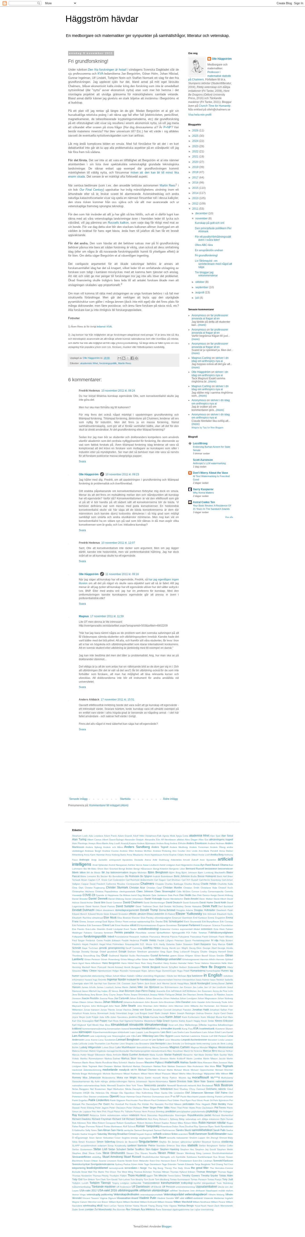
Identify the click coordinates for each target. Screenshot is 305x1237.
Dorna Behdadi (167, 910)
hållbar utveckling (144, 976)
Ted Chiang (217, 1164)
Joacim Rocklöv (90, 998)
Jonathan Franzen (181, 1009)
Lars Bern (166, 1032)
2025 (195, 135)
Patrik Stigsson (117, 1100)
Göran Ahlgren (185, 955)
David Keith (220, 902)
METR (134, 1070)
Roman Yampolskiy (147, 1126)
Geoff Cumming (133, 948)
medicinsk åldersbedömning (86, 1070)
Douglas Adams (184, 910)
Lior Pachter (112, 1043)
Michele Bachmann (113, 1073)
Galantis (170, 944)
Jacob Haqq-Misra (179, 983)
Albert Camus (94, 839)
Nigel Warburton (115, 1089)
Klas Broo (105, 1025)
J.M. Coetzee (123, 983)
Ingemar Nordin (116, 979)
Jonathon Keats (80, 1013)
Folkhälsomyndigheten (221, 932)
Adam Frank (110, 836)
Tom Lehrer (124, 1179)
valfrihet (174, 1190)
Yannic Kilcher (124, 1205)
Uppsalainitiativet (206, 1186)
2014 (195, 193)
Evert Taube (130, 929)
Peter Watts (189, 1107)
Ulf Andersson (124, 1187)
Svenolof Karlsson (223, 1160)
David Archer (86, 902)
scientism (183, 1134)
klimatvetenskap (156, 1024)
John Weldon (160, 1006)
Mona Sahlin (144, 1077)
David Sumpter (125, 906)
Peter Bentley (218, 1104)
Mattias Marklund (123, 1066)
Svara (82, 461)
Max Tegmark (224, 1066)
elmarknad (97, 918)
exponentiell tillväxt (190, 929)
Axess (196, 865)
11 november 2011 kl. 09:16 (122, 574)
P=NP (167, 127)
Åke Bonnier (119, 1209)
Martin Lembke (194, 1058)
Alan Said (215, 836)
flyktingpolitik (178, 932)
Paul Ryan (185, 1100)
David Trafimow (144, 906)
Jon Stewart (222, 1006)
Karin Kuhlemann (191, 1017)
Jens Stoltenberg (81, 994)
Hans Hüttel (127, 963)
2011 (195, 208)
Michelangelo (95, 1073)
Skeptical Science (211, 1142)
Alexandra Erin (152, 839)
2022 (195, 151)
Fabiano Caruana (93, 932)
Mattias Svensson (176, 1066)
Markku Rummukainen (91, 1058)
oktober (200, 282)
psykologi (212, 1111)
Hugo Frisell (183, 971)
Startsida (125, 798)
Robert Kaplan (161, 1123)
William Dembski (131, 1202)
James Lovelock (105, 987)
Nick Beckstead (205, 1085)
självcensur (186, 1142)
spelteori (131, 1145)
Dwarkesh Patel (224, 910)
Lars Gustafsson (192, 1032)
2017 (195, 177)
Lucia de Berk (218, 1043)
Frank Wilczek (226, 936)
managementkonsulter (118, 1051)
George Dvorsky (80, 951)
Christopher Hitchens (83, 891)
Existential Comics (169, 929)
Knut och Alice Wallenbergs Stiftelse (188, 1025)
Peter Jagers (102, 1107)
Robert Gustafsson (126, 1123)
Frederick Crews (94, 940)
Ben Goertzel (111, 869)
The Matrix (98, 1172)
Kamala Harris (157, 1017)
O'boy (192, 1089)
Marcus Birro (210, 1050)
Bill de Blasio (93, 872)
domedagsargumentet (127, 910)
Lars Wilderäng (144, 1036)
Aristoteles (176, 860)
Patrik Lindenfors (98, 1100)
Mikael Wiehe (179, 1073)
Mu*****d (215, 1077)
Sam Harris (117, 1130)
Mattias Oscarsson (142, 1066)
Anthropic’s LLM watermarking (209, 463)
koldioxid (76, 1028)
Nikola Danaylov (133, 1089)
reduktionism (113, 1115)
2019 (195, 167)
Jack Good (150, 983)
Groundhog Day (91, 955)
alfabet (180, 839)
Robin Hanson (207, 1122)
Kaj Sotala (143, 1017)
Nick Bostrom (223, 1085)
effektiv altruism (137, 913)
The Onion (110, 1172)
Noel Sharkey (181, 1089)
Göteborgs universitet (168, 959)
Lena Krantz (91, 1040)
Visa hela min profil (199, 114)
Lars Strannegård (116, 1036)
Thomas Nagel (225, 1172)
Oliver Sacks (160, 1093)
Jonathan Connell (162, 1009)
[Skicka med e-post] (119, 358)
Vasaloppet (211, 1190)
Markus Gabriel (112, 1058)
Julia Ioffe (104, 1017)
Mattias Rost (160, 1066)
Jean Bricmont (126, 991)
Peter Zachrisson (204, 1107)
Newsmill (171, 1085)
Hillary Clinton (89, 970)
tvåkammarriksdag (81, 1187)
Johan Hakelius (171, 998)
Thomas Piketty (101, 1175)
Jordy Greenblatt (118, 1013)
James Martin (121, 987)
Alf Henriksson (168, 839)
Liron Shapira (127, 1043)
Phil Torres (220, 1107)
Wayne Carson (79, 1202)
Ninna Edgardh (151, 1089)
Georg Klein (195, 948)
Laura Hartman (182, 1036)
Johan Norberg (225, 998)
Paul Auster (132, 1100)
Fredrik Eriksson (112, 940)
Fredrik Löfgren (165, 940)
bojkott (156, 876)
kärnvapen (85, 1032)
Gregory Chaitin (199, 951)
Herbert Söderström (189, 967)
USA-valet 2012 (88, 1190)
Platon (117, 1111)
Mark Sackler (220, 1054)
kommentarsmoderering (94, 1028)
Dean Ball (158, 906)
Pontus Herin (140, 1111)
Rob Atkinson (79, 1123)
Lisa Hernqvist (157, 1043)
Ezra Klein (219, 929)
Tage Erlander (169, 1164)
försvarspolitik (132, 944)
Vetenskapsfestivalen (126, 1194)
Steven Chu (132, 1153)
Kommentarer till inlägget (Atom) (108, 805)
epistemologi (143, 921)
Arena (148, 860)
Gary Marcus (219, 944)
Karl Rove (113, 1021)
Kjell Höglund (79, 1025)
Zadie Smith (78, 1209)
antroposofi (115, 860)
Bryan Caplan (88, 880)
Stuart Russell (132, 1156)
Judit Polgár (92, 1017)
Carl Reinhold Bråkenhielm (139, 880)
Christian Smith (191, 887)
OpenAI (114, 1096)
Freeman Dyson (183, 940)
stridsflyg (96, 1157)
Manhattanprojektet (140, 1051)
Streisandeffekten (81, 1156)
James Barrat (218, 983)
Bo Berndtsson (116, 876)
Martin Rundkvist (103, 1062)
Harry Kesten (170, 963)
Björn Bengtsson (158, 872)
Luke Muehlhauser (125, 1047)
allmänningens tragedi (221, 839)
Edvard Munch (79, 914)
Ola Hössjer (112, 1093)
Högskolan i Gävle (163, 976)
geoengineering (116, 948)
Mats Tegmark (89, 1066)
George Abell (210, 948)
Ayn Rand (205, 864)
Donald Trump (149, 910)
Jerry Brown (96, 994)
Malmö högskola (97, 1051)
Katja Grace (163, 1020)
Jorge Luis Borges (137, 1013)
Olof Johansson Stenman (199, 1092)
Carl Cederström (116, 880)
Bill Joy (106, 872)
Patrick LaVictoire (224, 1096)
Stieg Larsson (203, 1153)
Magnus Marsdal (199, 1047)
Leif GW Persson (218, 1036)
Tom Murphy (137, 1179)
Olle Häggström (89, 474)
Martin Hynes (144, 1058)
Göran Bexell (201, 955)
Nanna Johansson (137, 1081)
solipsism (102, 1145)
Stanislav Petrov (146, 1145)
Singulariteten (148, 1141)
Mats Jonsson (220, 1062)
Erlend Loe (108, 925)
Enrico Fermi (121, 921)
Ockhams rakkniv (216, 1089)
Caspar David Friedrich (93, 884)
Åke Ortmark (133, 1209)
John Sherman (144, 1006)
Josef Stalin (154, 1013)
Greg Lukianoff (181, 951)
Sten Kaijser (152, 1149)
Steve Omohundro (113, 1153)
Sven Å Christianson (181, 1160)
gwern (173, 955)
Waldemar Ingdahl (223, 1198)
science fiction (170, 1134)
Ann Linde (192, 851)
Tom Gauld (111, 1179)
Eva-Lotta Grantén (95, 929)
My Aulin (95, 1081)
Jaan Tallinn (137, 983)
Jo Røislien (219, 994)
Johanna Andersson (133, 1002)
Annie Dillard (191, 854)
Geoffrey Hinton (152, 948)
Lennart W (145, 1040)
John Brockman (167, 1002)
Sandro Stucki (183, 1130)
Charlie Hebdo (208, 883)
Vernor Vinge (79, 1194)
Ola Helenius (97, 1093)
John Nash (114, 1006)
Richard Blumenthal (222, 1115)
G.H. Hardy (159, 944)
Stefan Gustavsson (82, 1149)
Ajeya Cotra (182, 836)
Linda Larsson (225, 1040)
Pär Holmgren (226, 1111)
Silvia (74, 1142)
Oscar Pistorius (143, 1096)
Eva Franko (78, 929)
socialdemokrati (88, 1145)
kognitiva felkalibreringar (220, 1025)
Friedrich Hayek (80, 944)
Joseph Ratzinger (186, 1013)
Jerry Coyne (109, 994)
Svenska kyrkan (81, 1164)
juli (197, 297)
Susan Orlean (91, 1160)
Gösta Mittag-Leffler (131, 959)
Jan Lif (207, 987)
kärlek (75, 1032)
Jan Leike (198, 987)
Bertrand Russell (195, 868)
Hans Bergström (111, 963)
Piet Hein (96, 1111)
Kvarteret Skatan (224, 1028)
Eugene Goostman (167, 925)
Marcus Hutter (79, 1054)
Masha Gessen (136, 1062)
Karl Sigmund (126, 1021)
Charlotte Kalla (225, 884)
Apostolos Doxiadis (132, 860)
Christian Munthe (172, 887)
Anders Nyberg (94, 847)
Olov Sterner (89, 1096)
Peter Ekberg (87, 1107)
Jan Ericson (186, 987)
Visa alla (229, 517)
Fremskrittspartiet (201, 940)
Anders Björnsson (146, 843)
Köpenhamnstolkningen (105, 1032)
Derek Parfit (210, 906)
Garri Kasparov (202, 944)
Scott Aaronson (203, 459)
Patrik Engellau (80, 1100)
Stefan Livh (100, 1149)
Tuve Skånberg (225, 1183)
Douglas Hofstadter (204, 910)
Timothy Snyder (209, 1175)
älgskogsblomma (181, 1209)
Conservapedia (216, 891)
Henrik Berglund (151, 967)
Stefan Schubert (117, 1149)
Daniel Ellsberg (116, 899)
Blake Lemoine (88, 876)
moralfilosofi (200, 1077)
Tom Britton (89, 1179)
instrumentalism (165, 979)
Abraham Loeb (80, 836)
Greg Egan (166, 951)
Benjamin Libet (177, 869)
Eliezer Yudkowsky (189, 913)
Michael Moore (182, 1070)
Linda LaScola (79, 1043)
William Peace (218, 1202)
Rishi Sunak (226, 1119)
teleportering (79, 1168)
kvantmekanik (207, 1028)
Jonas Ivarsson (92, 1009)
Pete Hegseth (203, 1104)
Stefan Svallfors (135, 1149)
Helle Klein (227, 963)
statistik (192, 1145)
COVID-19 (89, 895)
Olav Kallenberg (144, 1093)
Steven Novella (148, 1153)
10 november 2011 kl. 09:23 (122, 474)
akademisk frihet (89, 363)
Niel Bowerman (98, 1089)
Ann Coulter (178, 851)
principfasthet (183, 1111)
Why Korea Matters (203, 492)
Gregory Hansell (217, 951)
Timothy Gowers (191, 1175)
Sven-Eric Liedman (202, 1160)
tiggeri (149, 1175)
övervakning (207, 1209)
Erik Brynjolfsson (210, 921)
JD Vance (113, 991)
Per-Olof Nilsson (173, 1104)
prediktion (170, 1111)
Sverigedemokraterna (102, 1164)
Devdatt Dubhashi (83, 910)
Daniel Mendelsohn (173, 899)
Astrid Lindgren (167, 865)
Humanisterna (197, 970)
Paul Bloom (144, 1100)
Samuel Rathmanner (164, 1130)
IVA (91, 983)
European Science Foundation (217, 925)
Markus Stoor (128, 1058)
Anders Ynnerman (199, 847)
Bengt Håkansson (143, 869)
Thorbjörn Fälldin (118, 1175)
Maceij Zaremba (160, 1047)
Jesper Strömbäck (140, 994)
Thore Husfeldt (137, 1175)
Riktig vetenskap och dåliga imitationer (199, 1119)
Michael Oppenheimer (202, 1070)
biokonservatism (119, 872)
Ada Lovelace (96, 836)
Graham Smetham (137, 951)
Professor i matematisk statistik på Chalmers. (209, 76)
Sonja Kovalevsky (117, 1145)
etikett (133, 925)
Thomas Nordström (82, 1175)
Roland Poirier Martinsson (109, 1126)
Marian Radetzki (173, 1054)
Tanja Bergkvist (202, 1164)
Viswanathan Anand (127, 1198)
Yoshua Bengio (186, 1205)
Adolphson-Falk (153, 836)
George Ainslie (225, 948)
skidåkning (227, 1141)
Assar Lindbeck (151, 865)
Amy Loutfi (114, 843)
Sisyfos (163, 1142)
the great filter (200, 1168)
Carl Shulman (174, 880)
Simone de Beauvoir (127, 1142)
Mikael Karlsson (131, 1073)
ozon (167, 1096)
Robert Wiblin (191, 1123)
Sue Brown (219, 1157)
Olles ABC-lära (204, 245)
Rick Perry (153, 1119)
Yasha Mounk (140, 1205)
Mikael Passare (163, 1073)
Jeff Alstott (176, 991)
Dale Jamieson (159, 895)
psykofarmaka (198, 1111)
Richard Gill (118, 1119)
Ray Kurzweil (80, 1115)
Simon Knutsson (87, 1142)
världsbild (198, 1198)
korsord (125, 1028)
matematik (172, 1062)
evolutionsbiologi (148, 929)
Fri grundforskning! (206, 255)
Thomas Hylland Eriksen (182, 1172)
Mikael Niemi (147, 1073)
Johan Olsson (79, 1002)
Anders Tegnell (159, 847)
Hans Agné (78, 963)
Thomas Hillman (161, 1172)
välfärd (188, 1198)
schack (157, 1133)
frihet (108, 944)
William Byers (115, 1202)
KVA (100, 73)
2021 (195, 156)
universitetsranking (185, 1187)
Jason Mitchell (89, 991)
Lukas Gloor (108, 1047)
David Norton (92, 906)
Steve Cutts (95, 1153)
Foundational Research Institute (131, 936)
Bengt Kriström (161, 869)
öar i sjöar (195, 1209)
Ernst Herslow (122, 925)
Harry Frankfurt (155, 963)
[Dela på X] (128, 358)
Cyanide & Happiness (107, 895)
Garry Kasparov (203, 489)
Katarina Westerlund (145, 1021)
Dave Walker (206, 899)
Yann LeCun (110, 1205)
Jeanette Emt (163, 991)
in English (213, 975)
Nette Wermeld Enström (112, 1085)
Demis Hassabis (193, 906)
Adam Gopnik (125, 836)
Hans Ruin (140, 963)
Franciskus (195, 936)
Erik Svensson (94, 925)
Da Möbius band (128, 895)
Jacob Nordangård (200, 983)
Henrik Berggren (132, 967)
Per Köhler (143, 1104)
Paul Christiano (159, 1100)
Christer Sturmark (117, 887)
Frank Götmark (209, 936)
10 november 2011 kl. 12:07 (118, 542)
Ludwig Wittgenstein (90, 1047)
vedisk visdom (225, 1190)
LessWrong (200, 443)
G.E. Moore (146, 944)
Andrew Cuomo (110, 851)
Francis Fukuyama (179, 936)
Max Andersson (195, 1066)
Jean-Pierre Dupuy (145, 991)
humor (75, 975)
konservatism (114, 1028)
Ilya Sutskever (195, 975)
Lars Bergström (152, 1032)
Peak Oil (208, 1100)
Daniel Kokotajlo (153, 898)
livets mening (203, 1043)
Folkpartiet (77, 936)
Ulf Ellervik (156, 1187)
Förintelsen (118, 944)
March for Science (193, 1051)
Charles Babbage (174, 884)
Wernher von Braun (98, 1202)
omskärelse (103, 1096)
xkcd (99, 1205)
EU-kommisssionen (147, 925)
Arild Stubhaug (161, 860)
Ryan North (214, 1126)
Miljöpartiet (209, 1073)
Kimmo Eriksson (224, 1020)
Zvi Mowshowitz (103, 1209)
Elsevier (136, 918)
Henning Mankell (81, 967)
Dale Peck (173, 895)
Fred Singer (78, 940)
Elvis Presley (147, 918)
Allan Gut (203, 839)
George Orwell (98, 951)
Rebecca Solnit (98, 1115)
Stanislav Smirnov (165, 1145)
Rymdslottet (227, 1126)
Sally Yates (91, 1130)
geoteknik (112, 951)
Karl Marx (228, 1017)
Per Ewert (104, 1104)
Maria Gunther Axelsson (135, 1054)
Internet (177, 979)
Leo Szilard (158, 1039)
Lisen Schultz (173, 1043)
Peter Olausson (117, 1107)
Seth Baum (159, 1137)
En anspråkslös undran (209, 250)
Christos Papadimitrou (106, 891)
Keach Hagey (193, 1021)
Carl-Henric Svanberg (210, 880)
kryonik (177, 1028)
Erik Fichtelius (79, 925)
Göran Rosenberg (110, 959)
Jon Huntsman (207, 1006)
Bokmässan (167, 876)
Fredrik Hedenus (130, 940)
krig (158, 1028)
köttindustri (123, 1032)
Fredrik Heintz (148, 940)
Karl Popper (100, 1020)
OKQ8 (86, 1093)
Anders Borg (162, 843)
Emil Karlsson (200, 918)
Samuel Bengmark (143, 1130)
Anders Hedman (216, 843)
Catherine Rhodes (115, 884)
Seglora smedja (130, 1138)
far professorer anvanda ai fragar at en (210, 317)
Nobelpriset (166, 1089)
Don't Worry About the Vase (210, 472)
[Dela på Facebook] (132, 358)
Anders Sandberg (137, 847)
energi (98, 921)
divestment (108, 910)
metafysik (124, 1069)
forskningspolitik (108, 363)
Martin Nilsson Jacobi (214, 1058)
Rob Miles (92, 1123)
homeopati (135, 971)
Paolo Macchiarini (189, 1096)
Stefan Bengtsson (208, 1145)
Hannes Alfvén (207, 959)
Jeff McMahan (189, 991)
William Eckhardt (148, 1202)
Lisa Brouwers (141, 1043)
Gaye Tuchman (90, 948)
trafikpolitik (136, 1183)
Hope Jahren (148, 971)
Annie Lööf (204, 854)
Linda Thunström (96, 1043)
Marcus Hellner (225, 1051)
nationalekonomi (224, 1081)
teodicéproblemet (97, 1168)
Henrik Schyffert (169, 967)
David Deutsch (174, 902)
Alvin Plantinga (80, 843)
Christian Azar (137, 887)
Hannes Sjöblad (224, 959)
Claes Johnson (144, 891)
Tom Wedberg (162, 1179)
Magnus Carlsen (179, 1047)
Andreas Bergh (93, 851)
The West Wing (125, 1172)
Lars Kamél (227, 1032)
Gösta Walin (148, 959)
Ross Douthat (186, 1126)
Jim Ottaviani (189, 994)
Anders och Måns (113, 847)
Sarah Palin (219, 1130)
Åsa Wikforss (148, 1209)
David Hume (206, 902)
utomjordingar (160, 1190)
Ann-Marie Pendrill (208, 851)
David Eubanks (191, 902)
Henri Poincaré (99, 967)
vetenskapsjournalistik (151, 1194)
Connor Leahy (199, 891)
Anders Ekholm (178, 843)
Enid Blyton (108, 921)
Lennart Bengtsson (127, 1039)
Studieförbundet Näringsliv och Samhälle (164, 1157)
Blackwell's (220, 872)
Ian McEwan (180, 976)
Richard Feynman (101, 1119)
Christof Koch (225, 887)
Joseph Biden (168, 1013)
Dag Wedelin (144, 895)
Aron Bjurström (208, 860)
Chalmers (147, 883)
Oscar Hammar (127, 1096)
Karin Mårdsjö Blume (211, 1017)
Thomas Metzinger (206, 1171)
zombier (89, 1209)
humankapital (213, 971)
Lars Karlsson (80, 1035)
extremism (206, 929)
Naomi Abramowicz (158, 1081)
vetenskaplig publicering (100, 1194)
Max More (210, 1066)
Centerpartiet (133, 884)
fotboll (111, 936)
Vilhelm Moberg (216, 1194)
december (201, 213)
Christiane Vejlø (209, 887)
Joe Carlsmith (121, 998)
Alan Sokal (227, 835)
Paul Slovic (197, 1100)
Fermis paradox (124, 932)
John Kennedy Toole (216, 1002)
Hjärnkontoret (104, 971)
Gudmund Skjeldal (118, 955)
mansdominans (159, 1051)
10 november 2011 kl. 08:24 (118, 390)
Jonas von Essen (142, 1009)
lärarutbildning (144, 1047)
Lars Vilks (131, 1036)
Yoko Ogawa (170, 1205)
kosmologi (135, 1028)
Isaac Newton (217, 979)
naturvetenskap (92, 1085)
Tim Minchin (160, 1175)
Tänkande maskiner (104, 1186)
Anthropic (84, 859)
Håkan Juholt (112, 976)
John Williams (191, 1006)
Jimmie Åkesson (205, 994)
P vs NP (175, 1096)
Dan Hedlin (185, 895)
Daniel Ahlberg (225, 895)
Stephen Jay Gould (205, 1149)
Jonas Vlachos (123, 1009)
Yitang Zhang (155, 1205)
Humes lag (227, 970)
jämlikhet (133, 1017)
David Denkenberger (154, 902)
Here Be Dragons (213, 967)
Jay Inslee (102, 991)
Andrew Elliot (127, 851)
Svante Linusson (108, 1160)
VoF (177, 1198)
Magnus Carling (201, 357)
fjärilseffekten (163, 932)
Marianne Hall (190, 1054)
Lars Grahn (178, 1032)
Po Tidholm (127, 1111)
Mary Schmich (120, 1062)
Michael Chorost (147, 1069)
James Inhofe (88, 987)
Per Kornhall (117, 1104)
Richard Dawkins (81, 1119)
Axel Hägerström (184, 865)
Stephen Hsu (187, 1149)
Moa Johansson (92, 1077)
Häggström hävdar (101, 19)
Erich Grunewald (192, 921)
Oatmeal (200, 1089)
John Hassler (198, 1002)
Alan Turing (79, 839)
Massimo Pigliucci (154, 1062)
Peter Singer (150, 1107)
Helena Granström (211, 963)
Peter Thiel (176, 1107)
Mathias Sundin (188, 1062)
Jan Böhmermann (169, 987)
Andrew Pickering (162, 851)
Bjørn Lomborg (205, 872)
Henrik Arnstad (115, 967)
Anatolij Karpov (128, 843)
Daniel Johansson (134, 899)
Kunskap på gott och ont (209, 223)
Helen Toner (194, 963)
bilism (83, 872)
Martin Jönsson (160, 1058)
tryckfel (197, 1183)
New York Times (134, 1085)
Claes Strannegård (165, 891)
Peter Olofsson (134, 1107)
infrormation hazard (82, 979)
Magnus (84, 616)
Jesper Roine (123, 994)
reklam (124, 1115)
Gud (104, 955)
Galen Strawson (184, 944)
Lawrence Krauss (199, 1036)
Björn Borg (175, 872)
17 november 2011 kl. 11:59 (107, 616)
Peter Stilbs (163, 1107)
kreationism (149, 1028)
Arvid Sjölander (100, 865)
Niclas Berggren (80, 1089)
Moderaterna (108, 1077)
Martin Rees (168, 185)
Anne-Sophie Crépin (173, 854)
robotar (221, 1122)
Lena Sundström (106, 1040)
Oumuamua (158, 1096)
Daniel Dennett (98, 898)
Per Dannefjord (89, 1104)
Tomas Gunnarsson (180, 1179)
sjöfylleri (197, 1142)
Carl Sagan (160, 880)
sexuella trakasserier (177, 1138)
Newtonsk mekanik (186, 1085)
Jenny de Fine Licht (223, 991)
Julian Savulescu (119, 1017)
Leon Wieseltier (173, 1040)
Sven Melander (141, 1160)
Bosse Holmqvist (207, 876)
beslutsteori (211, 868)
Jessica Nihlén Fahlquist (162, 994)
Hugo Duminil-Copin (166, 971)
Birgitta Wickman (138, 872)
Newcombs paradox (155, 1085)
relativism (134, 1115)
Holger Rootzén (120, 971)
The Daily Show (181, 1168)
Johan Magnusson (207, 998)
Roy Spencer (200, 1126)
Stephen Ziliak (79, 1153)
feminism (108, 932)
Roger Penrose (87, 1126)
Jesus (178, 994)
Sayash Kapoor (144, 1134)
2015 (195, 188)
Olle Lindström (176, 1093)
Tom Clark (101, 1179)
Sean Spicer (95, 1138)
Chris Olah (78, 887)
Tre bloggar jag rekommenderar (206, 274)
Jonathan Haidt (200, 1009)
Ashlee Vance (135, 865)
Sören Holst (137, 1164)
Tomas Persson (199, 1179)
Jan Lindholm (219, 987)
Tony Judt (227, 1179)
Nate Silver (193, 1081)
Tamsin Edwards (185, 1164)
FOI (188, 932)
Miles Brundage (194, 1073)
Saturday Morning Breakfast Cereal (116, 1134)
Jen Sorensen (204, 991)
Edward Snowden (119, 914)
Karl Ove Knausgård (83, 1021)
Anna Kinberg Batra (115, 854)
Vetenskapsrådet (174, 1194)
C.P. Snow (101, 880)
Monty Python (169, 1077)
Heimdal (182, 963)
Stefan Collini (226, 1145)
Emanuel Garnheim (182, 918)
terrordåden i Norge (136, 1168)
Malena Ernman (80, 1051)
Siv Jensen (173, 1142)
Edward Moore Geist (98, 914)
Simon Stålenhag (106, 1141)
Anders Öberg (217, 847)
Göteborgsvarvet (190, 959)
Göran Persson (92, 959)
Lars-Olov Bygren (163, 1036)
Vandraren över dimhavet (192, 1190)
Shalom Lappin (197, 1138)
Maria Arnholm (113, 1054)
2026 (195, 130)
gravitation (153, 951)
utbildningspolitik (128, 1190)
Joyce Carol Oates (223, 1013)
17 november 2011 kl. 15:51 (117, 699)
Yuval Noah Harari (204, 1205)
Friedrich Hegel (97, 944)
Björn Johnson (189, 872)
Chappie (159, 884)
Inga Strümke (100, 979)
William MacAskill (182, 1201)
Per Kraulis (131, 1104)
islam (86, 983)
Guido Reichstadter (139, 955)
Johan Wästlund (113, 1002)
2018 (195, 172)
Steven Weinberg (185, 1153)
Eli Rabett (170, 914)
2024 (195, 141)
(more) (202, 325)
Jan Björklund (151, 987)
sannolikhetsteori (202, 1130)
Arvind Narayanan (118, 865)
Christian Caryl (154, 887)
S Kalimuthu (78, 1130)
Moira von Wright (126, 1077)
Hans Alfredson (93, 963)
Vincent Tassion (90, 1198)
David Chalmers (133, 902)
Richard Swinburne (136, 1119)
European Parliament (189, 925)
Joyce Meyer (78, 1017)
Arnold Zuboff (190, 860)
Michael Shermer (224, 1070)
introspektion (188, 979)
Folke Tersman (199, 932)
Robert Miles (176, 1123)
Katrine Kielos (178, 1021)
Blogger (166, 1226)
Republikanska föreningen (172, 1115)
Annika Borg (217, 854)
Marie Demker (205, 1054)
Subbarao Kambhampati (199, 1157)
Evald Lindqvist (115, 929)
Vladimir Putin (147, 1198)
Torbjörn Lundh (80, 1183)
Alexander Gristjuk (134, 839)
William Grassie (165, 1202)
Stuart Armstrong (112, 1156)
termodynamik (116, 1168)
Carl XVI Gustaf (190, 880)
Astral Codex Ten (204, 502)
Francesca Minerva (159, 936)
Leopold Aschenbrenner (194, 1039)
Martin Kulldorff (177, 1058)
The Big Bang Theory (160, 1168)
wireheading (89, 1205)
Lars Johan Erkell (211, 1032)
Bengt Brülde (126, 869)
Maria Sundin (156, 1054)
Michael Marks (165, 1070)
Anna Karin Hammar (94, 854)
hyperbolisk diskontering (92, 976)
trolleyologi (186, 1183)
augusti (200, 292)
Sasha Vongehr (88, 1134)
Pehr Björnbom (221, 1100)
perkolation (188, 1104)
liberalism (212, 1040)
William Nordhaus (201, 1202)
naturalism (77, 1085)
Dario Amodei (191, 898)
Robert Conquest (107, 1123)
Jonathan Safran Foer (221, 1009)
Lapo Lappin (136, 1032)
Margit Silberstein (96, 1054)
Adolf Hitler (138, 836)
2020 (195, 161)
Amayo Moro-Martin (98, 843)
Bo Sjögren (146, 876)
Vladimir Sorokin (165, 1198)
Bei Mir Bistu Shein (93, 869)
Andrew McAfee (143, 851)
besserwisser (225, 868)
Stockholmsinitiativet (222, 1153)
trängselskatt (208, 1183)
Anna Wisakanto (135, 854)
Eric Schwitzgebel (173, 921)
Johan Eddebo (137, 998)
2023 (195, 146)
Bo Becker (102, 876)
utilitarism (145, 1190)
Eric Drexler (157, 921)
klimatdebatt (119, 1024)
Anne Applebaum (153, 854)
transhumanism (170, 1182)
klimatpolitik (136, 1024)
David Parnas (107, 906)
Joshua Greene (204, 1013)
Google (122, 951)
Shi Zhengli (212, 1138)
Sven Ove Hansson (160, 1160)
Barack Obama (220, 864)
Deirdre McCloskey (174, 906)
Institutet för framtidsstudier (141, 979)
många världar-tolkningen (114, 1081)
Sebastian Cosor (112, 1138)
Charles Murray (192, 884)
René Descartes (148, 1115)
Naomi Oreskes (177, 1081)
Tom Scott (149, 1179)
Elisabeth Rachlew (81, 918)
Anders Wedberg (179, 847)
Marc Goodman (175, 1051)
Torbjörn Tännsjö (100, 1182)
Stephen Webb (225, 1149)
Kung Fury (187, 1028)
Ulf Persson (168, 1186)
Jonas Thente (107, 1009)
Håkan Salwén (127, 976)
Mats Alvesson (204, 1062)
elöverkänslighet (163, 918)
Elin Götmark (209, 914)
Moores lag (185, 1077)
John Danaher (183, 1002)
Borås (194, 876)
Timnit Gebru (174, 1175)
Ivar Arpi (98, 983)
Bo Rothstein (132, 876)
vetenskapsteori (196, 1194)
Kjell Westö (93, 1025)
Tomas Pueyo (214, 1179)
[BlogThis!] (123, 358)
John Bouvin (151, 1002)
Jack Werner (163, 983)
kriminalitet (166, 1028)
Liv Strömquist (188, 1043)
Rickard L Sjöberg (168, 1119)
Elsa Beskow (124, 918)
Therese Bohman (143, 1172)
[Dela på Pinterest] (136, 358)
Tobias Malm (226, 1175)
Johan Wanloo (94, 1002)
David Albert (220, 899)
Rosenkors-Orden (169, 1126)
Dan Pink (197, 895)
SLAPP (76, 1145)
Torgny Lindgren (121, 1183)
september (202, 287)
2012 (195, 203)
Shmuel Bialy (226, 1138)
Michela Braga (79, 1073)
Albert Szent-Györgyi (113, 839)
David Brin (99, 902)
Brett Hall (222, 876)
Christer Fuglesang (95, 887)
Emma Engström (216, 918)
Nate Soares (207, 1081)
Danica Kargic (210, 895)
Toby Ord (77, 1179)
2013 (195, 198)
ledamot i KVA (104, 326)
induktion (228, 976)
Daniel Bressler (80, 899)
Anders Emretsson (196, 843)
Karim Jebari (173, 1017)
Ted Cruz (228, 1164)
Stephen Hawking (169, 1149)
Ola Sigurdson (127, 1093)
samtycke (129, 1130)
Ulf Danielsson (141, 1186)
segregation (145, 1138)
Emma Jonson (86, 921)
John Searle (128, 1005)
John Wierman (175, 1006)
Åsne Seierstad (164, 1209)
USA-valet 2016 (107, 1190)
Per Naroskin (157, 1104)
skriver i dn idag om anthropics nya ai (210, 359)
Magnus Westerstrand (221, 1047)
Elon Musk (110, 917)
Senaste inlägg (78, 798)
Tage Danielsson (152, 1164)
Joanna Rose (106, 998)
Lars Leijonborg (98, 1036)
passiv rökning (206, 1096)
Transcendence (151, 1183)
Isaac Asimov (202, 979)
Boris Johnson (182, 876)
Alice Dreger (191, 839)
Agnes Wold (168, 836)
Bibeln (75, 872)
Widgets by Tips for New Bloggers (208, 428)
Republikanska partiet (199, 1115)
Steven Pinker (166, 1153)
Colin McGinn (183, 891)
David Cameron (114, 902)
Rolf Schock (129, 1126)
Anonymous (199, 315)
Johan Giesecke (154, 998)
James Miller (136, 987)
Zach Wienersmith (223, 1205)
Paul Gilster (173, 1100)
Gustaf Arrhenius (159, 955)
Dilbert (99, 910)
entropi (132, 921)
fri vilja (214, 940)
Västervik (208, 1198)
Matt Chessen (105, 1066)
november (201, 218)
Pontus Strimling (156, 1111)
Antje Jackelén (99, 860)
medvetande (110, 1069)
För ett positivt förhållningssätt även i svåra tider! (213, 238)
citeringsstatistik (127, 891)
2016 (195, 182)
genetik (103, 948)
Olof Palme (221, 1092)
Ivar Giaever (109, 983)
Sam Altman (104, 1130)
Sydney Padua (122, 1164)
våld (182, 1198)
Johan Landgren (188, 998)
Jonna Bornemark (99, 1013)
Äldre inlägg (170, 798)
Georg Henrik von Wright (175, 948)
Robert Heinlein (145, 1123)
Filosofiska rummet (145, 932)
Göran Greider (216, 955)
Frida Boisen (226, 940)
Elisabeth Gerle (225, 914)
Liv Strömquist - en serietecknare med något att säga (213, 264)
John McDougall (99, 1006)
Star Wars (181, 1145)
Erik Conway (226, 921)
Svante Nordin (124, 1160)
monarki (157, 1077)
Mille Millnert (222, 1073)
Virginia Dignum (108, 1198)
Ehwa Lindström (155, 913)
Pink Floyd (107, 1111)
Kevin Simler (207, 1021)
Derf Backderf (225, 906)
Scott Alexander (217, 1133)
